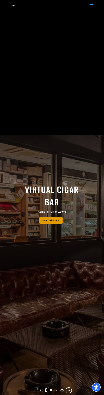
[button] (96, 387)
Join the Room (51, 220)
